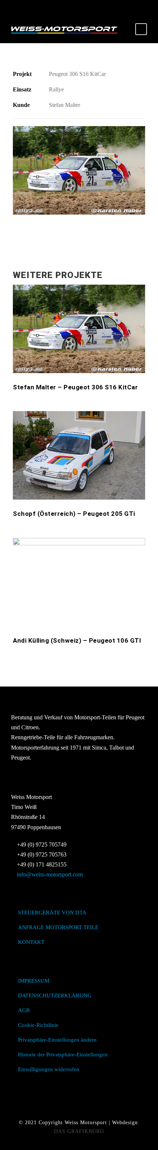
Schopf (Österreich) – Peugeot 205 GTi (74, 513)
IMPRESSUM (33, 981)
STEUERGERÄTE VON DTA (52, 913)
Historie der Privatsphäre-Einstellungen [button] (63, 1054)
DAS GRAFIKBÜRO (79, 1131)
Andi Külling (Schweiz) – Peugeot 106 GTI (77, 640)
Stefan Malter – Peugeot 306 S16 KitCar (75, 387)
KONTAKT (31, 942)
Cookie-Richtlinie (38, 1025)
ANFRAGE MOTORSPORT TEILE (58, 927)
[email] (66, 7)
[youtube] (92, 7)
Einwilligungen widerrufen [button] (48, 1069)
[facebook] (79, 7)
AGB (24, 1010)
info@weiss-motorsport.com (50, 874)
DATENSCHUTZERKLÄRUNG (54, 995)
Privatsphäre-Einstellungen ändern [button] (57, 1040)
